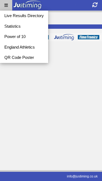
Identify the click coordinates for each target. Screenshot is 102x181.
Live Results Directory (24, 15)
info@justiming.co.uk (82, 176)
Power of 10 (15, 36)
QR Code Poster (19, 57)
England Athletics (19, 47)
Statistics (12, 26)
